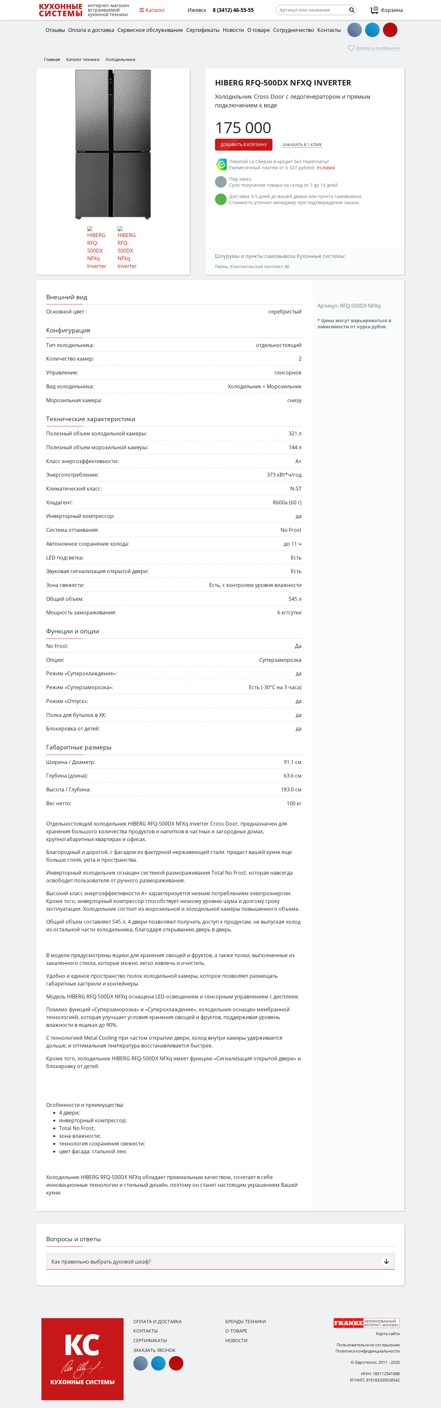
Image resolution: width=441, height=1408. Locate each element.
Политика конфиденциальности (367, 1351)
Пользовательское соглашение (368, 1345)
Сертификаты (150, 1340)
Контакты (145, 1331)
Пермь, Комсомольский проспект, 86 (252, 266)
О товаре (236, 1331)
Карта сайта (388, 1333)
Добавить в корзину (244, 144)
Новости (236, 1340)
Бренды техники (245, 1321)
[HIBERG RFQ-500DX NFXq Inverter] (113, 145)
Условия (326, 167)
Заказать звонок (154, 1350)
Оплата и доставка (157, 1321)
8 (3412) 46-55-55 (233, 10)
